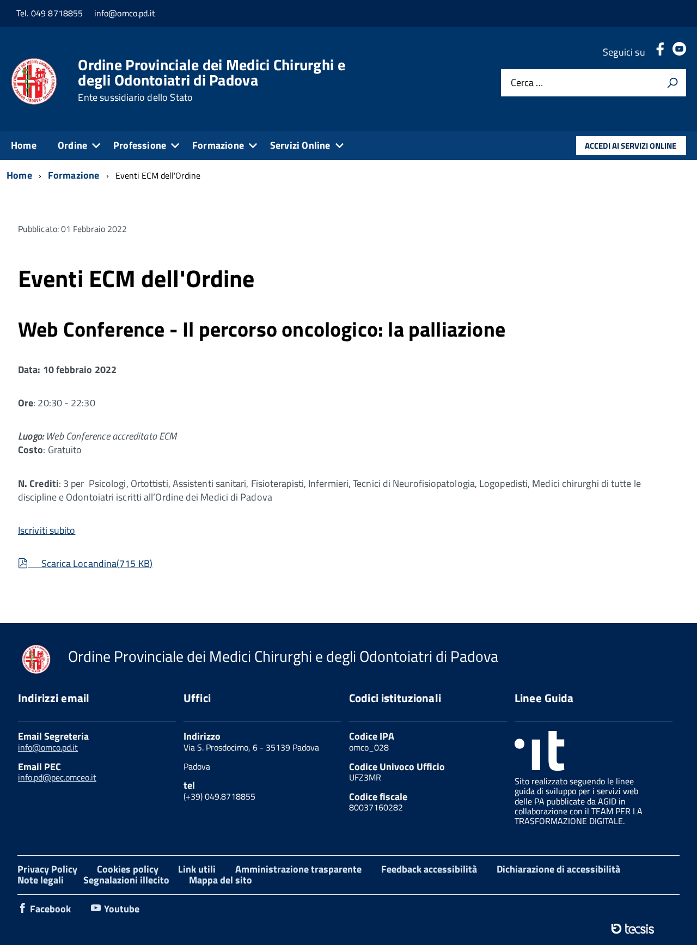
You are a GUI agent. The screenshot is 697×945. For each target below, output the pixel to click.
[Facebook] (660, 52)
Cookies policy (127, 869)
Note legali (40, 880)
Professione (139, 145)
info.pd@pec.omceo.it (57, 777)
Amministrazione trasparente (298, 869)
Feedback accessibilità (429, 869)
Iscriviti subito (46, 530)
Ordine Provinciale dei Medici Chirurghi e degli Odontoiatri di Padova (211, 80)
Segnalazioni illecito (126, 880)
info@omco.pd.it (48, 747)
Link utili (197, 869)
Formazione (218, 145)
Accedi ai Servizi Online (630, 145)
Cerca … (527, 83)
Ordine (72, 145)
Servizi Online (300, 145)
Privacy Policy (47, 869)
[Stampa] (672, 82)
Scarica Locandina (90, 563)
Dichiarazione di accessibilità (558, 869)
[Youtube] (679, 52)
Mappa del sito (220, 880)
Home (23, 145)
